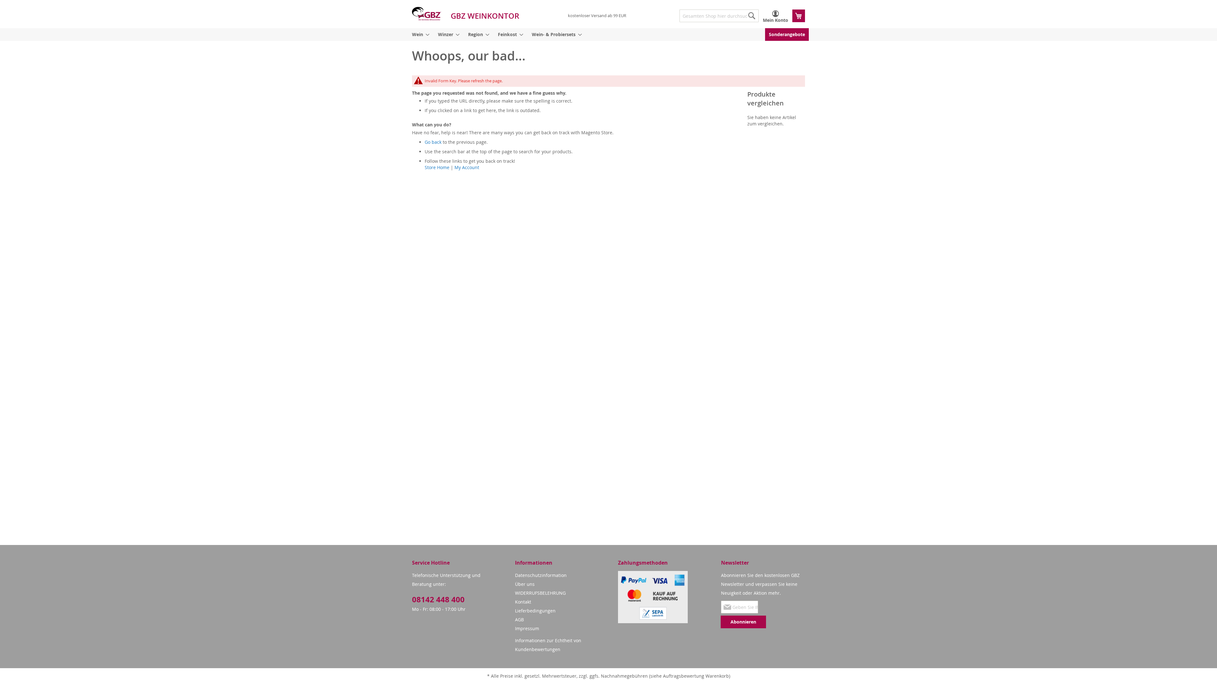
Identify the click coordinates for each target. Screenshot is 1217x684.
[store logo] (426, 13)
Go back (433, 142)
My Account (466, 167)
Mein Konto (775, 20)
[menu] (608, 34)
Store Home (437, 167)
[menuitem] (419, 34)
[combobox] (719, 16)
